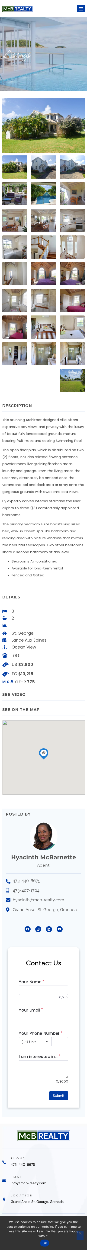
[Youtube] (60, 929)
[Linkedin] (49, 929)
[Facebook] (28, 929)
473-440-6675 (23, 1164)
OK (44, 1243)
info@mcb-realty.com (28, 1183)
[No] (80, 1235)
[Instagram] (38, 929)
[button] (81, 8)
